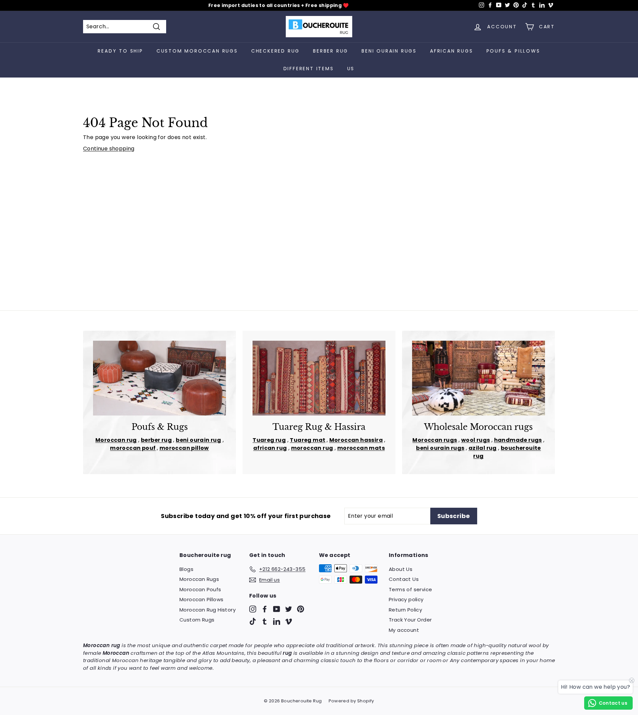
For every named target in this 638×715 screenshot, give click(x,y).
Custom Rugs (196, 619)
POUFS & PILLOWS (513, 51)
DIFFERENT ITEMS (308, 68)
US (351, 68)
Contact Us (404, 579)
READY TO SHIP (120, 51)
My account (404, 629)
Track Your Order (410, 619)
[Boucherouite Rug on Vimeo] (288, 621)
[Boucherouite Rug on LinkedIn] (276, 621)
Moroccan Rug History (207, 609)
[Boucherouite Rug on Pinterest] (300, 609)
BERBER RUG (330, 51)
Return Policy (405, 609)
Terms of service (410, 589)
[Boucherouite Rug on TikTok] (252, 621)
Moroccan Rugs (199, 579)
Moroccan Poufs (200, 589)
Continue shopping (109, 148)
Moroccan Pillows (201, 599)
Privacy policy (406, 599)
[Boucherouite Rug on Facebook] (264, 609)
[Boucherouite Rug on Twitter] (288, 609)
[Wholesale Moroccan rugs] (478, 378)
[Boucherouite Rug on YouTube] (276, 609)
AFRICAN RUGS (451, 51)
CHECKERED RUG (275, 51)
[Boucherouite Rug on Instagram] (252, 609)
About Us (400, 569)
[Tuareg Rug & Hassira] (319, 378)
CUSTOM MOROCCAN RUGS (197, 51)
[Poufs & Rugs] (159, 378)
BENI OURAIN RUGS (389, 51)
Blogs (186, 569)
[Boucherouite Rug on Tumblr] (264, 621)
